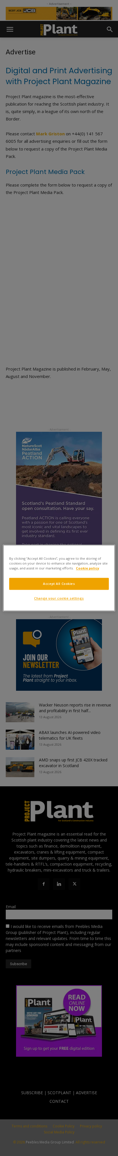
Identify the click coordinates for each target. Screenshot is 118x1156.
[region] (59, 578)
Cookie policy (87, 568)
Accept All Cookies (59, 584)
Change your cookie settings (59, 598)
